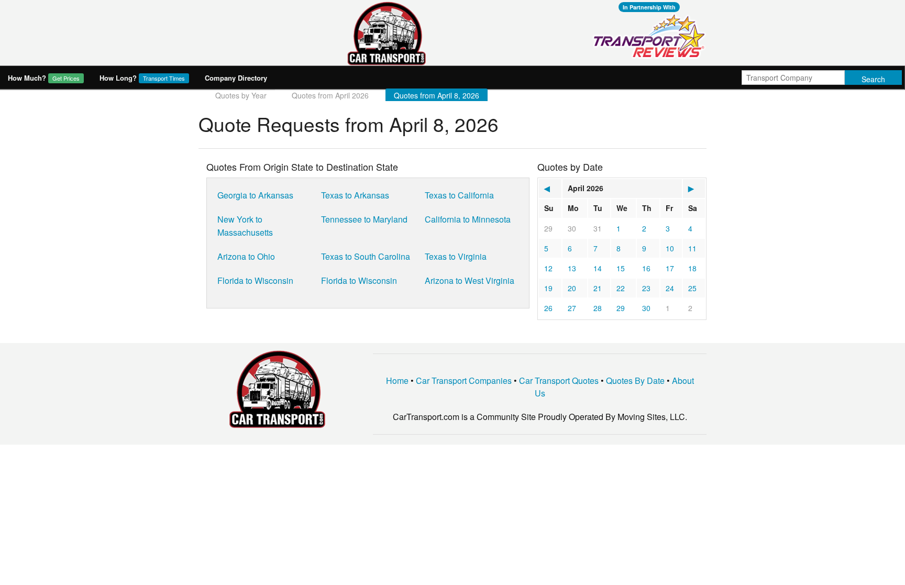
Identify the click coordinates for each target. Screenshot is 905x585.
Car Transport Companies (464, 380)
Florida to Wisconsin (255, 280)
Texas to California (459, 195)
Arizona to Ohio (246, 256)
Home (397, 380)
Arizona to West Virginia (469, 280)
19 (548, 288)
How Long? (142, 78)
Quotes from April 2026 (330, 95)
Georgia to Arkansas (255, 195)
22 (620, 288)
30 (572, 228)
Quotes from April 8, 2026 (436, 95)
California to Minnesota (468, 219)
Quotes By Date (635, 380)
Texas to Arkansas (355, 195)
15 (620, 268)
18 (692, 268)
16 (646, 268)
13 (572, 268)
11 (692, 248)
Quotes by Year (241, 95)
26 (548, 308)
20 (572, 288)
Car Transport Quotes (559, 380)
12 (548, 268)
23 (646, 288)
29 (548, 228)
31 (597, 228)
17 (670, 268)
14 (597, 268)
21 (597, 288)
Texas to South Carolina (365, 256)
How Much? (44, 78)
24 (670, 288)
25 (692, 288)
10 (670, 248)
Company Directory (236, 78)
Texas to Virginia (456, 256)
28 (597, 308)
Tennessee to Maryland (364, 219)
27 (572, 308)
